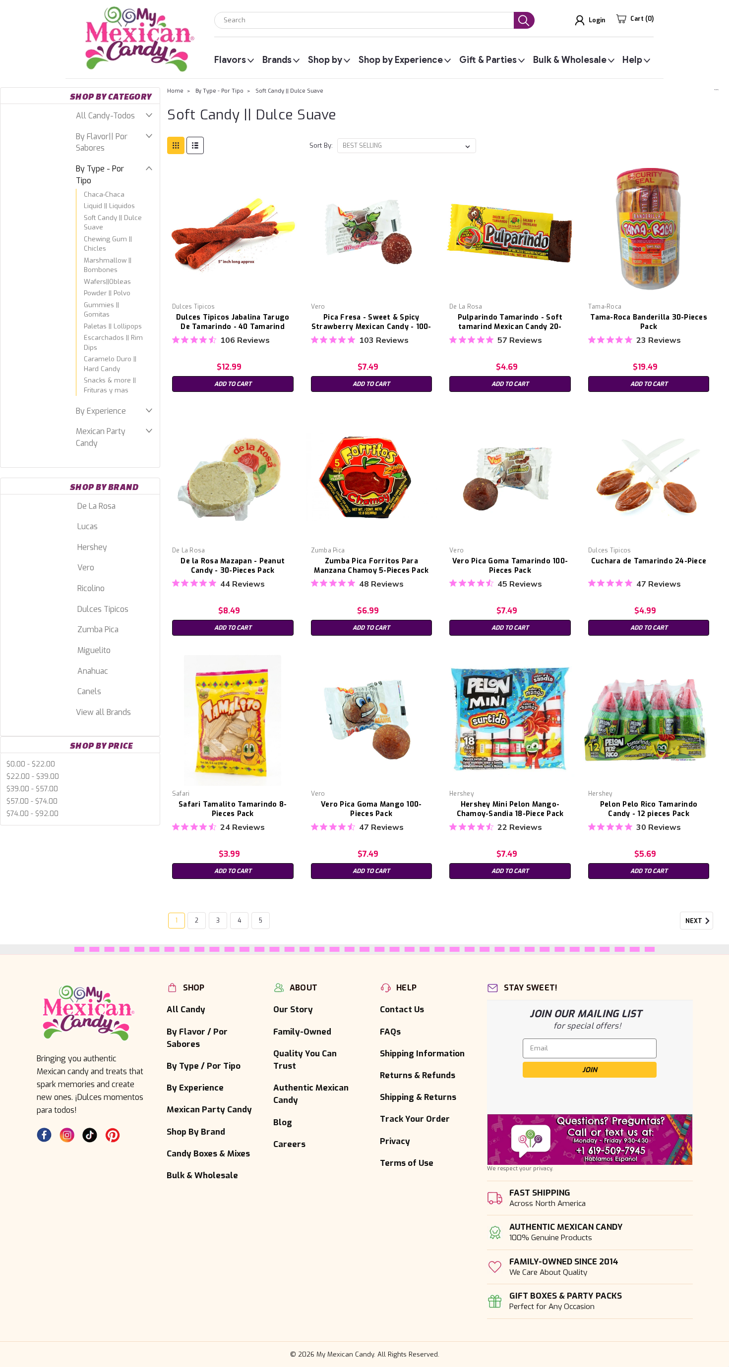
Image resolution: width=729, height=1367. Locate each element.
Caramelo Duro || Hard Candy (110, 364)
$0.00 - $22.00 (30, 764)
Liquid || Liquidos (109, 206)
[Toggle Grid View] (175, 145)
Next (694, 922)
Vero (85, 567)
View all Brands (103, 712)
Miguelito (94, 650)
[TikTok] (89, 1135)
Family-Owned (302, 1031)
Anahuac (92, 671)
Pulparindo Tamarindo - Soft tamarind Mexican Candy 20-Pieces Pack (510, 327)
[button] (590, 1139)
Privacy (395, 1141)
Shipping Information (422, 1053)
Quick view (232, 291)
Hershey (92, 547)
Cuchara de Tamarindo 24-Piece (648, 561)
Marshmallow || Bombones (107, 265)
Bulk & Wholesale (570, 60)
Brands (277, 60)
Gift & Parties (488, 60)
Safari (181, 794)
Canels (89, 691)
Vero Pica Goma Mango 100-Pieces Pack (371, 809)
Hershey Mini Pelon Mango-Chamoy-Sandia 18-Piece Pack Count (510, 814)
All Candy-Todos (105, 115)
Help (632, 60)
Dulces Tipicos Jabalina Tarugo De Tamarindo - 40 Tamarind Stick (233, 327)
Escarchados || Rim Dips (113, 342)
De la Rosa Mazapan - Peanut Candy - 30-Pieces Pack (233, 565)
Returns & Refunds (417, 1075)
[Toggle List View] (195, 145)
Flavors (230, 60)
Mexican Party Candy (100, 437)
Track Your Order (415, 1118)
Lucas (87, 526)
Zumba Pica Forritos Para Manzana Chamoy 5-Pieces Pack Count (371, 570)
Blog (282, 1122)
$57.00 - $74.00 (32, 801)
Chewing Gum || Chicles (108, 244)
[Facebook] (44, 1135)
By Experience (101, 411)
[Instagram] (67, 1135)
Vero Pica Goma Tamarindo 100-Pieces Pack (510, 565)
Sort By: (321, 145)
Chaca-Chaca (104, 194)
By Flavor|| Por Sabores (101, 142)
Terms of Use (406, 1162)
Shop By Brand (196, 1131)
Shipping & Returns (418, 1097)
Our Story (293, 1009)
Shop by (325, 60)
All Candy (186, 1009)
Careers (289, 1144)
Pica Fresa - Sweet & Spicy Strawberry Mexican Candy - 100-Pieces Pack (371, 327)
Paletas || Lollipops (113, 326)
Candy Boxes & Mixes (208, 1153)
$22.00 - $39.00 (32, 776)
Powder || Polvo (107, 293)
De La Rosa (96, 506)
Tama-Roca (604, 307)
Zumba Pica (98, 629)
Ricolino (91, 588)
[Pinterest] (112, 1135)
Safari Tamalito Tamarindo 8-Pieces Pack (233, 809)
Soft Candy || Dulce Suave (113, 223)
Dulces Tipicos (102, 609)
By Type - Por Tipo (100, 175)
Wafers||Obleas (107, 281)
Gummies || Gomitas (101, 310)
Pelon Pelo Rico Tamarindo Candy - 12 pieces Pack (648, 809)
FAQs (390, 1031)
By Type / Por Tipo (204, 1065)
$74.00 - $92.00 (32, 814)
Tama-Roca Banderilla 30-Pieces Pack (648, 322)
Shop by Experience (401, 60)
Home (175, 91)
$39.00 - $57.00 (32, 789)
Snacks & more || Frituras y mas (110, 385)
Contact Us (402, 1009)
